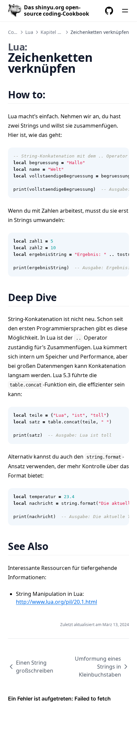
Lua (29, 32)
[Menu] (125, 10)
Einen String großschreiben (34, 666)
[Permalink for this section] (53, 94)
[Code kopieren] (120, 156)
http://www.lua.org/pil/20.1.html (56, 601)
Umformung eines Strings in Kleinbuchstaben (98, 666)
